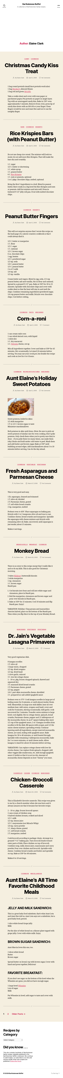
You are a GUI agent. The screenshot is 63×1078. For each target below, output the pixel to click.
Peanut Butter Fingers (31, 216)
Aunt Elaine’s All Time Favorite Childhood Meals (31, 886)
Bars (22, 127)
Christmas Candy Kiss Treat (31, 68)
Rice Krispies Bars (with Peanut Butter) (31, 136)
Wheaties (22, 986)
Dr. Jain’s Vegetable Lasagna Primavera (31, 639)
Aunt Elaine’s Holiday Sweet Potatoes (31, 381)
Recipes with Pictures (31, 371)
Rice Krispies (16, 174)
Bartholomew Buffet (31, 4)
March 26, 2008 (32, 557)
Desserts (38, 127)
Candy (26, 59)
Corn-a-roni (31, 318)
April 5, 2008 (33, 78)
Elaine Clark (20, 78)
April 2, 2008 (34, 325)
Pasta (31, 312)
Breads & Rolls (22, 544)
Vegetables (31, 464)
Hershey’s (16, 89)
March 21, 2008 (33, 648)
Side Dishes (39, 312)
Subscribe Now (15, 1061)
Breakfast (33, 544)
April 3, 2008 (33, 222)
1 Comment (45, 325)
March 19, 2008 (32, 898)
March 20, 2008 (33, 792)
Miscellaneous (36, 873)
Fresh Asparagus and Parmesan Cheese (31, 474)
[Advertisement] (31, 29)
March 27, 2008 (32, 483)
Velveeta (14, 344)
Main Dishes (21, 629)
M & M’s (27, 92)
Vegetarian (41, 464)
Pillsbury (17, 576)
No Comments (46, 78)
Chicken (27, 773)
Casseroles (17, 773)
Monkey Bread (31, 551)
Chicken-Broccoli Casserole (31, 782)
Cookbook (35, 59)
